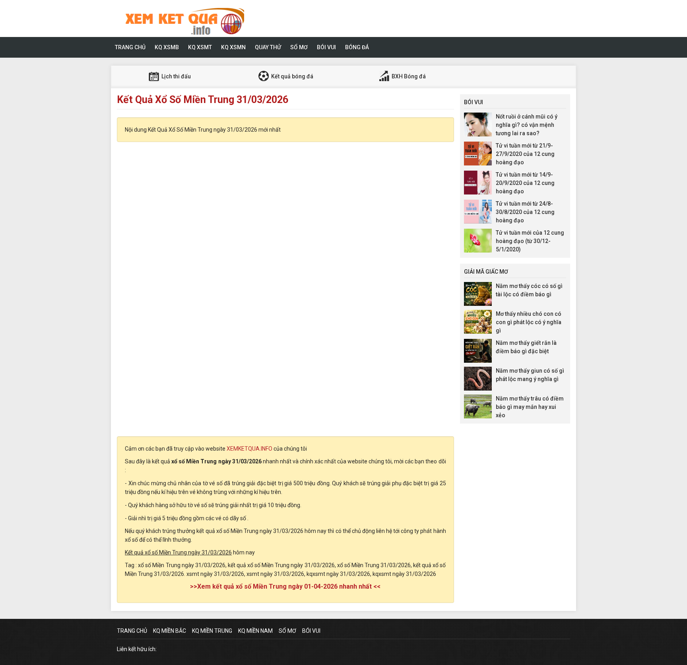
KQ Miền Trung (212, 631)
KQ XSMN (233, 47)
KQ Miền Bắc (169, 631)
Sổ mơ (299, 47)
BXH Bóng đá (408, 76)
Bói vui (326, 47)
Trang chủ (130, 47)
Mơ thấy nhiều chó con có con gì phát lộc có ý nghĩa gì (528, 322)
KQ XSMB (167, 47)
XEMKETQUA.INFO (249, 448)
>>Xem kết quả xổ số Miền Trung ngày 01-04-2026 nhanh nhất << (285, 586)
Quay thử (268, 47)
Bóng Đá (357, 47)
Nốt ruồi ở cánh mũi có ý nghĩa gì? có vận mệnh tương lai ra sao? (526, 124)
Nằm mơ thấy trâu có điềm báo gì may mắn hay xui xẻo (530, 406)
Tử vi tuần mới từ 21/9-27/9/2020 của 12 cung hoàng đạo (525, 153)
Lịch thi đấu (175, 76)
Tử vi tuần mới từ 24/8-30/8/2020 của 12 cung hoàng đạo (525, 212)
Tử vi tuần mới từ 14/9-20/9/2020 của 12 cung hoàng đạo (525, 182)
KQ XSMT (200, 47)
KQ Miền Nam (255, 631)
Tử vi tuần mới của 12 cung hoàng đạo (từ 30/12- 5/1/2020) (530, 241)
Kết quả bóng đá (291, 76)
